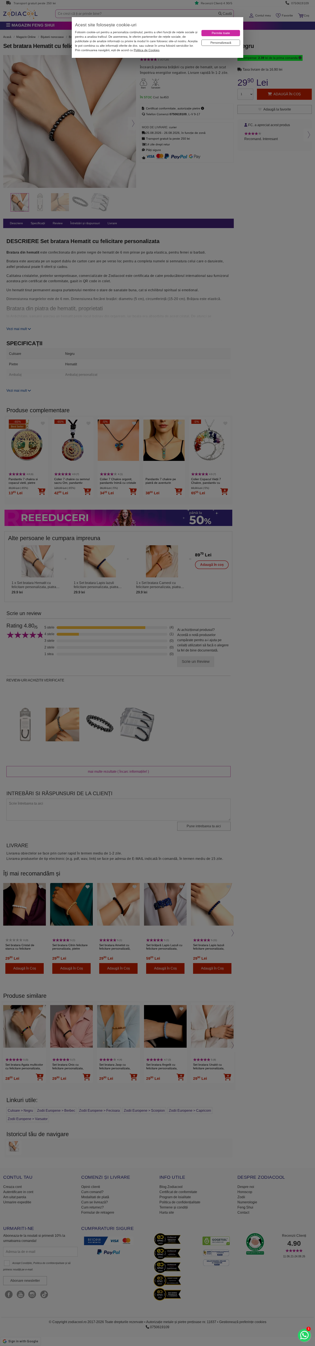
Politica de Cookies (146, 50)
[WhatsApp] (304, 1335)
